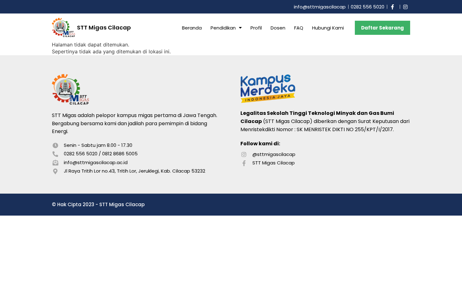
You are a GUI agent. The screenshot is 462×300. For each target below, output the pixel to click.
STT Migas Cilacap (104, 27)
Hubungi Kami (328, 27)
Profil (256, 27)
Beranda (192, 27)
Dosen (278, 27)
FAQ (298, 27)
